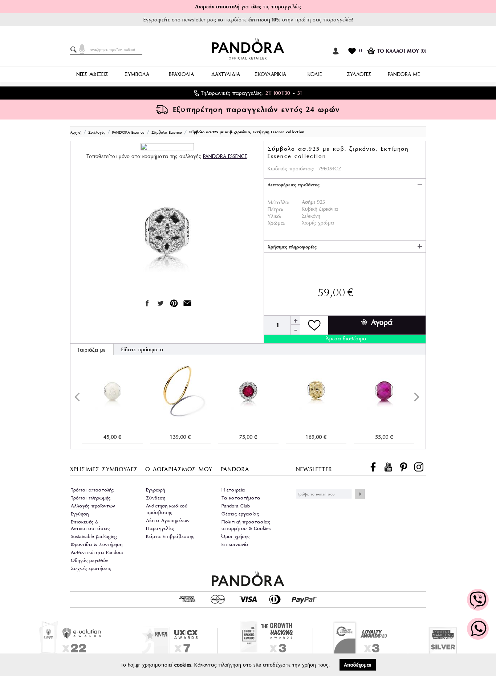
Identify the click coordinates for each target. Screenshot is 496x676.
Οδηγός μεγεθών (89, 560)
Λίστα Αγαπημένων (168, 520)
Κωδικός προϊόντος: (291, 168)
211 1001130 (277, 93)
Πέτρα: (275, 209)
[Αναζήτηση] (74, 49)
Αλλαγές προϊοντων (93, 506)
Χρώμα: (276, 223)
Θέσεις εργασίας (240, 514)
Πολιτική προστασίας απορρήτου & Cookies (246, 525)
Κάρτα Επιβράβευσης (170, 536)
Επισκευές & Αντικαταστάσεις (90, 525)
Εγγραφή (155, 490)
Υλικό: (274, 216)
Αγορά (382, 322)
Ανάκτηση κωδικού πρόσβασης (167, 509)
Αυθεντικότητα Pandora (97, 552)
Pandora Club (235, 506)
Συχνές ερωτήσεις (91, 568)
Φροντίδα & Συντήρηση (96, 544)
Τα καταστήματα (240, 498)
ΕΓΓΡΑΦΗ (360, 494)
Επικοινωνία (234, 544)
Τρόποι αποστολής (92, 490)
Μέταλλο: (278, 202)
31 (299, 93)
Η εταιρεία (233, 490)
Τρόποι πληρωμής (90, 498)
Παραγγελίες (160, 528)
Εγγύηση (80, 514)
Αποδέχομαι (357, 664)
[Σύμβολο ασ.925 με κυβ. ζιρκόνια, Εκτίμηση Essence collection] (167, 230)
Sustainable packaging (94, 536)
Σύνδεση (155, 498)
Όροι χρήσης (235, 536)
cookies (182, 664)
